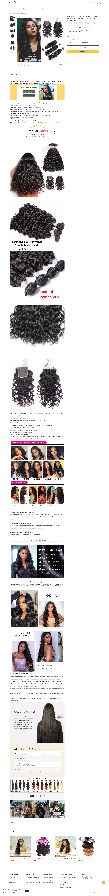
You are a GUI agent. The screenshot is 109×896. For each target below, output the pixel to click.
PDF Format (62, 64)
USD (69, 31)
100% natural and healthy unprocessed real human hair (32, 411)
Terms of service (13, 877)
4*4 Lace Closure (22, 105)
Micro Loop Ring (47, 880)
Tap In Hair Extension (48, 882)
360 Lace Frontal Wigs (65, 887)
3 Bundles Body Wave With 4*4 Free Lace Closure (46, 83)
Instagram (86, 877)
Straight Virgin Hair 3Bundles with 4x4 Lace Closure (37, 81)
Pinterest (90, 877)
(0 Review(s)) (78, 27)
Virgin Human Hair (22, 13)
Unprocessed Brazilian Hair (32, 877)
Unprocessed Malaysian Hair (33, 882)
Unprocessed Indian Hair (32, 884)
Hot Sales (72, 8)
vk (27, 65)
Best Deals (79, 8)
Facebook (82, 877)
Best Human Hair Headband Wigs (68, 877)
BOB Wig (62, 884)
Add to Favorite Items (62, 19)
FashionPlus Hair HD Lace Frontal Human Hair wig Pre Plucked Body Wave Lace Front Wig (28, 858)
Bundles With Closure (50, 8)
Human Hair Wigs (39, 8)
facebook (18, 65)
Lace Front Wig (63, 880)
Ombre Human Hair (63, 8)
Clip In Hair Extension (48, 877)
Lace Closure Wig (64, 882)
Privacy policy (12, 882)
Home (17, 8)
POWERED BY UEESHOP (32, 894)
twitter (21, 65)
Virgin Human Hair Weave (27, 8)
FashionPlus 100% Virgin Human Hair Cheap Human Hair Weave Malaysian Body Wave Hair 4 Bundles (54, 858)
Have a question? (88, 27)
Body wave (20, 423)
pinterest (24, 65)
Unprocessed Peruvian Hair (32, 880)
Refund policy (12, 880)
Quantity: (70, 42)
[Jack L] (103, 882)
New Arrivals (87, 8)
